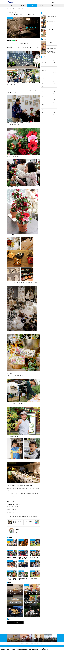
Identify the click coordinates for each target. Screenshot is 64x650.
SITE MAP (41, 643)
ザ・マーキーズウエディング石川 (24, 516)
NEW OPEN (10, 585)
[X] (53, 2)
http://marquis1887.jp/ (14, 506)
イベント (17, 516)
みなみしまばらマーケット (32, 516)
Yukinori (13, 516)
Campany (22, 643)
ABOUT (52, 5)
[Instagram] (52, 2)
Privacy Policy (36, 643)
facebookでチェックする (11, 501)
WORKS (27, 643)
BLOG (32, 5)
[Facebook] (54, 2)
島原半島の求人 (42, 5)
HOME (12, 5)
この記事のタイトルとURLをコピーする (23, 43)
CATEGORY (22, 5)
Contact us (31, 643)
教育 (26, 585)
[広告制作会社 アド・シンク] (10, 2)
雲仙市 (36, 516)
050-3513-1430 (11, 512)
